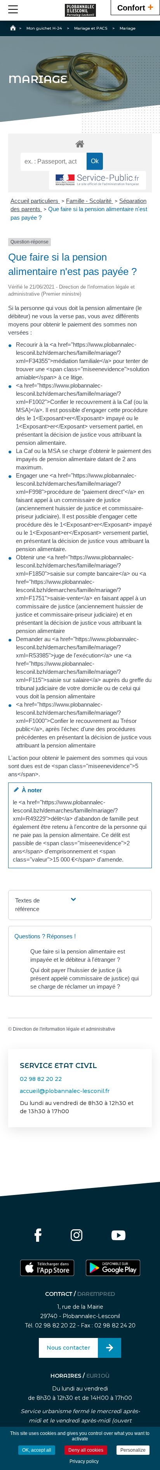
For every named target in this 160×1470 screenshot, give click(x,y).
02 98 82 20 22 (41, 1078)
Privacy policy (84, 1461)
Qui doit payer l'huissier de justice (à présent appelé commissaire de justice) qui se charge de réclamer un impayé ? (84, 978)
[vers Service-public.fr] (97, 180)
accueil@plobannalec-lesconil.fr (65, 1091)
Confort (135, 7)
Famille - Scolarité (89, 200)
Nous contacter (68, 1347)
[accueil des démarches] (80, 143)
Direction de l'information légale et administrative (64, 1029)
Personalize (133, 1450)
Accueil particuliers (35, 200)
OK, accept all (36, 1450)
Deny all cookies (85, 1450)
